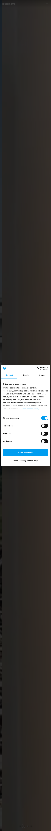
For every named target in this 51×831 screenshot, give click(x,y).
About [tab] (42, 375)
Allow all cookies (25, 452)
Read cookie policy (30, 409)
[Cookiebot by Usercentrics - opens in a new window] (37, 368)
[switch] (44, 426)
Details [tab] (26, 375)
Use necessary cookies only (25, 461)
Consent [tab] (9, 375)
